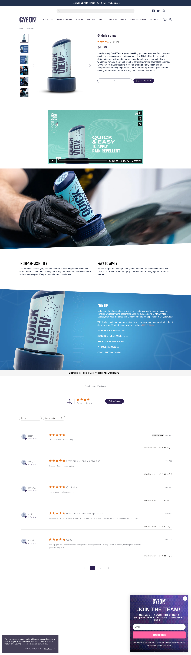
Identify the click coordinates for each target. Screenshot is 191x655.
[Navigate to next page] (108, 568)
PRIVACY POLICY (32, 649)
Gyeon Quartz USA (28, 19)
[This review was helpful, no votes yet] (165, 447)
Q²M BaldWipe (149, 325)
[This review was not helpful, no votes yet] (169, 447)
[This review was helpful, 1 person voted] (165, 526)
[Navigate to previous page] (83, 568)
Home (21, 28)
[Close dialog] (185, 598)
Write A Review (115, 401)
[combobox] (30, 418)
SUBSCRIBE (159, 635)
